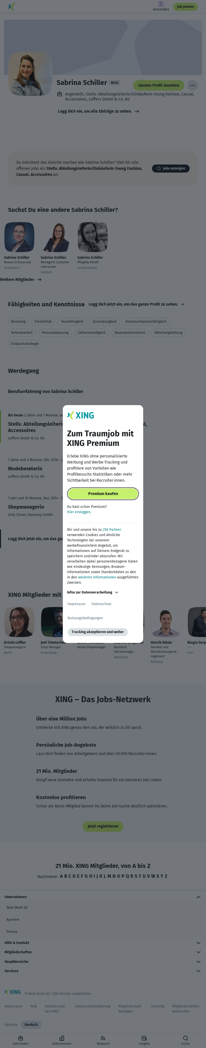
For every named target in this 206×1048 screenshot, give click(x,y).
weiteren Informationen (97, 577)
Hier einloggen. (79, 512)
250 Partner (112, 530)
